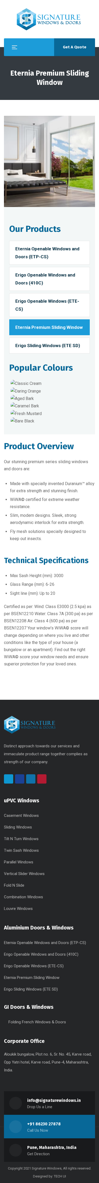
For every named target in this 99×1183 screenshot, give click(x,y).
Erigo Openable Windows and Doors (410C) (45, 279)
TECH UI (60, 1176)
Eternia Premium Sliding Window (49, 327)
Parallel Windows (18, 862)
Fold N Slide (14, 885)
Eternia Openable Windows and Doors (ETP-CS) (47, 252)
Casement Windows (21, 815)
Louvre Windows (18, 908)
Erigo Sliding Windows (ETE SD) (47, 345)
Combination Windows (23, 897)
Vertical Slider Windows (24, 873)
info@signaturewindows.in (54, 1100)
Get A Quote (74, 47)
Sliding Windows (18, 827)
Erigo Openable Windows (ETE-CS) (47, 305)
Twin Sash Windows (21, 850)
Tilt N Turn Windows (21, 838)
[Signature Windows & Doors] (50, 19)
